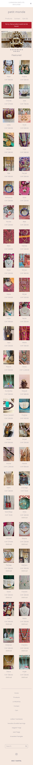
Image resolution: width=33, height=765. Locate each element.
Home (16, 693)
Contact (17, 18)
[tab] (10, 49)
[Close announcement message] (30, 3)
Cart (16, 710)
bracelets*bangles (16, 736)
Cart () (25, 18)
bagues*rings (16, 728)
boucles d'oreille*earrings (16, 723)
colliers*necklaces (16, 719)
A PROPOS (16, 702)
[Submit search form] (26, 746)
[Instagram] (16, 754)
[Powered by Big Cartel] (16, 760)
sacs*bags (16, 732)
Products (8, 18)
